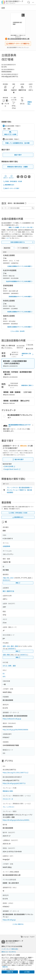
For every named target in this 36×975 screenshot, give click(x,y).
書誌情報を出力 (9, 185)
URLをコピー (11, 177)
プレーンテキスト (8, 807)
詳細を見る (30, 103)
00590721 (23, 655)
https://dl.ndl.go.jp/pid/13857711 (14, 783)
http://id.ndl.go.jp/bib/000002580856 (15, 729)
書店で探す (18, 155)
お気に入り (5, 177)
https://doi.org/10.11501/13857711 (15, 772)
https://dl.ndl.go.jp (9, 920)
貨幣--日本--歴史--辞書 (10, 646)
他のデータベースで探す (12, 188)
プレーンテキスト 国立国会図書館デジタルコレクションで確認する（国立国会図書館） (19, 489)
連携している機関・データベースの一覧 (20, 227)
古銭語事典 (6, 546)
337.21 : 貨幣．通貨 (9, 666)
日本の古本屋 (8, 466)
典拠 (17, 583)
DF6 (4, 676)
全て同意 (27, 972)
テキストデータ (8, 799)
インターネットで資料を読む (9, 949)
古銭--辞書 (6, 655)
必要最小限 (10, 972)
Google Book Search (11, 469)
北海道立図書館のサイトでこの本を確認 (19, 266)
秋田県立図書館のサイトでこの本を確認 (19, 312)
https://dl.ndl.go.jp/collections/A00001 (16, 820)
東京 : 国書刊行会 (8, 591)
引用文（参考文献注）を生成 (13, 181)
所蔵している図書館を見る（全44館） (18, 143)
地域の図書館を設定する (17, 242)
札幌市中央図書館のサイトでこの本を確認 (18, 281)
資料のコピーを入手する (8, 952)
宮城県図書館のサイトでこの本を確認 (20, 296)
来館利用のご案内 (26, 354)
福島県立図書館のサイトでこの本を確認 (19, 327)
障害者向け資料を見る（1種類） (18, 167)
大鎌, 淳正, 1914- (8, 578)
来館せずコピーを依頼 (10, 134)
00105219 (6, 580)
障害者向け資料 (8, 791)
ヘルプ (8, 238)
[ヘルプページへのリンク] (20, 36)
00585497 (11, 648)
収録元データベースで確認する (19, 43)
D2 (4, 673)
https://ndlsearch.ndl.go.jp (12, 719)
